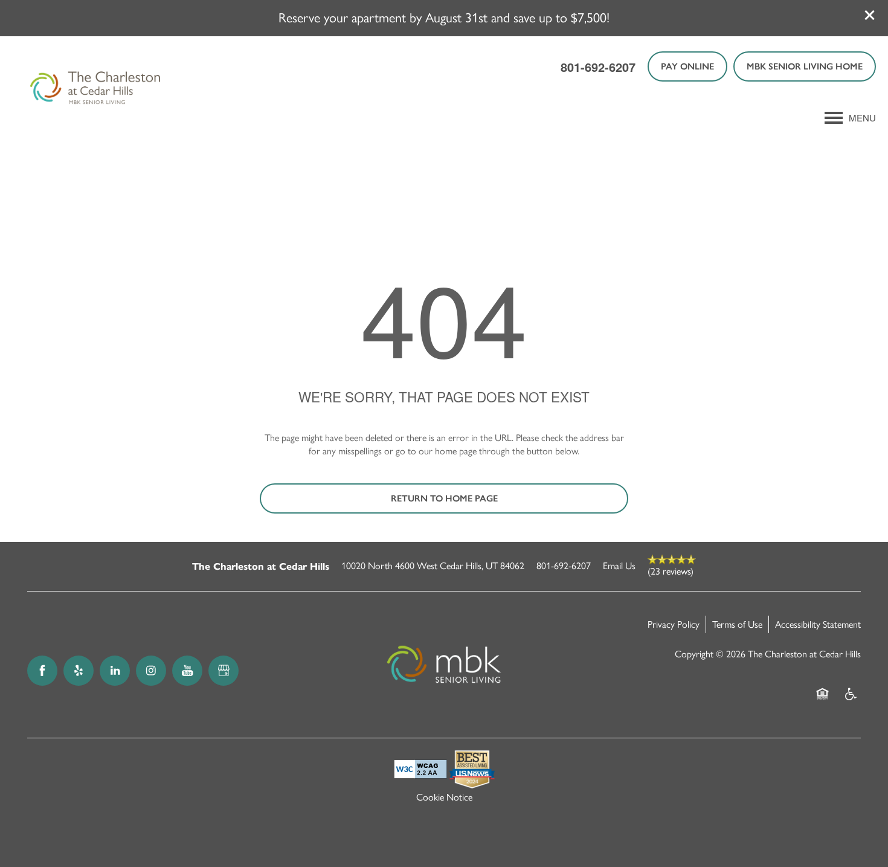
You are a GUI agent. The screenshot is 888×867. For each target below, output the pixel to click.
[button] (870, 15)
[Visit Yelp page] (78, 671)
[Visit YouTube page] (187, 671)
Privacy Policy (674, 624)
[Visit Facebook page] (42, 671)
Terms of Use (737, 624)
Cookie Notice (444, 797)
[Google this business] (223, 671)
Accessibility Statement (818, 624)
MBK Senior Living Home (805, 66)
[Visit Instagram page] (151, 671)
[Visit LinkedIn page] (115, 671)
